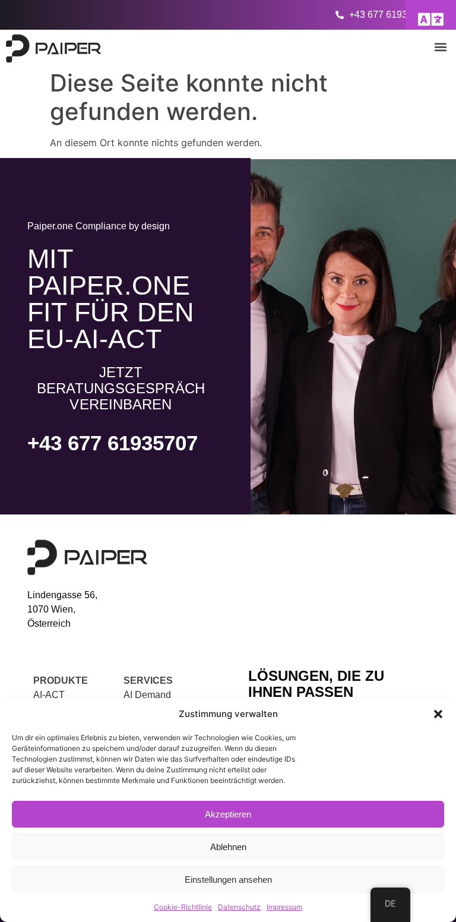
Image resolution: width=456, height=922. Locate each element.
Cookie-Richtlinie (183, 906)
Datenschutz (239, 906)
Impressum (284, 906)
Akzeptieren (228, 814)
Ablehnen (228, 847)
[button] (438, 714)
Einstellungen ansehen (228, 879)
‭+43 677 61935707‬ (112, 442)
